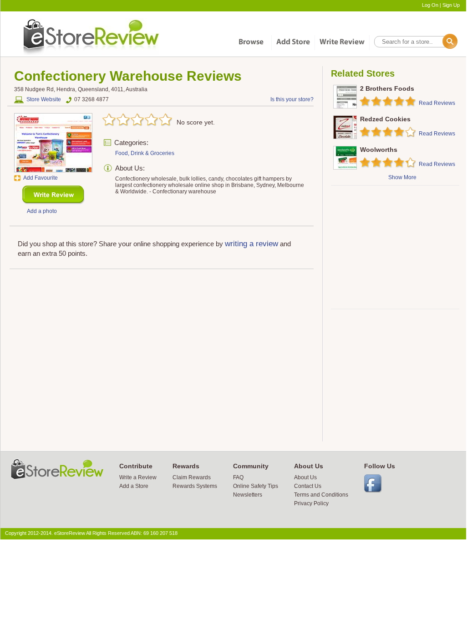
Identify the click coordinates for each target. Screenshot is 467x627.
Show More (402, 177)
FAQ (238, 477)
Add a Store (133, 486)
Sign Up (451, 5)
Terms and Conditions (321, 495)
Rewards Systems (195, 486)
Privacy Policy (311, 503)
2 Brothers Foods (387, 88)
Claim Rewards (192, 477)
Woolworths (378, 149)
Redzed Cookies (385, 119)
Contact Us (307, 486)
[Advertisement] (394, 247)
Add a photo (42, 211)
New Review (53, 195)
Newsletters (247, 495)
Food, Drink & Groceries (144, 153)
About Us (305, 477)
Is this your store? (292, 99)
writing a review (251, 243)
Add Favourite (40, 178)
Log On (430, 5)
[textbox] (415, 41)
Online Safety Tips (255, 486)
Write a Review (138, 477)
